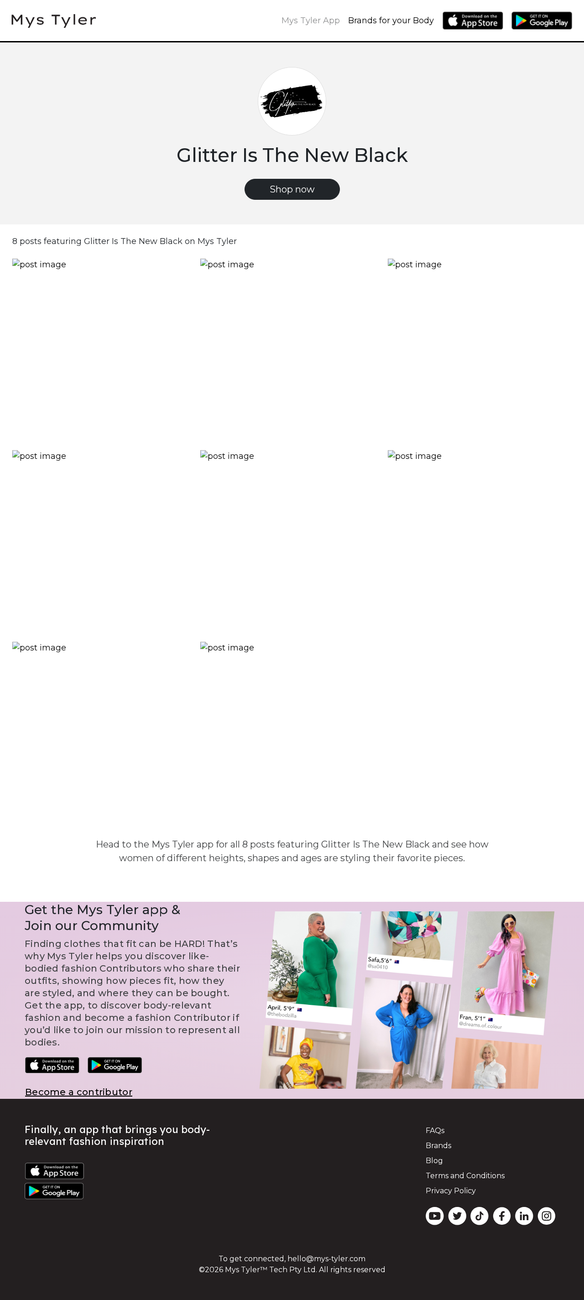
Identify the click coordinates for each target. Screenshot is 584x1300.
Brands (438, 1145)
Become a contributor (78, 1092)
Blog (434, 1160)
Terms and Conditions (465, 1175)
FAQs (435, 1130)
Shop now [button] (292, 189)
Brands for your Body (391, 21)
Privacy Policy (451, 1190)
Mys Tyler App (311, 21)
